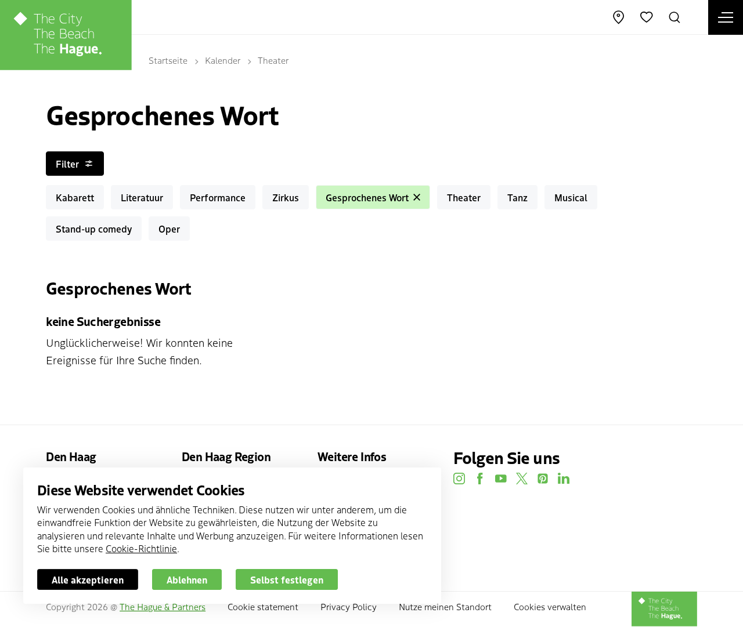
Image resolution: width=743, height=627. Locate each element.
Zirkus (285, 197)
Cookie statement (263, 606)
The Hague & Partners (162, 606)
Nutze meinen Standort (445, 606)
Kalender (222, 60)
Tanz (517, 197)
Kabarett (75, 197)
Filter (67, 163)
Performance (218, 197)
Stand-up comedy (94, 228)
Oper (169, 228)
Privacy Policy (348, 606)
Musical (570, 197)
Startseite (168, 60)
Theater (273, 60)
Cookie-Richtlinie (141, 548)
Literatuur (142, 197)
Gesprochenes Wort (367, 197)
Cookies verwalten (550, 606)
